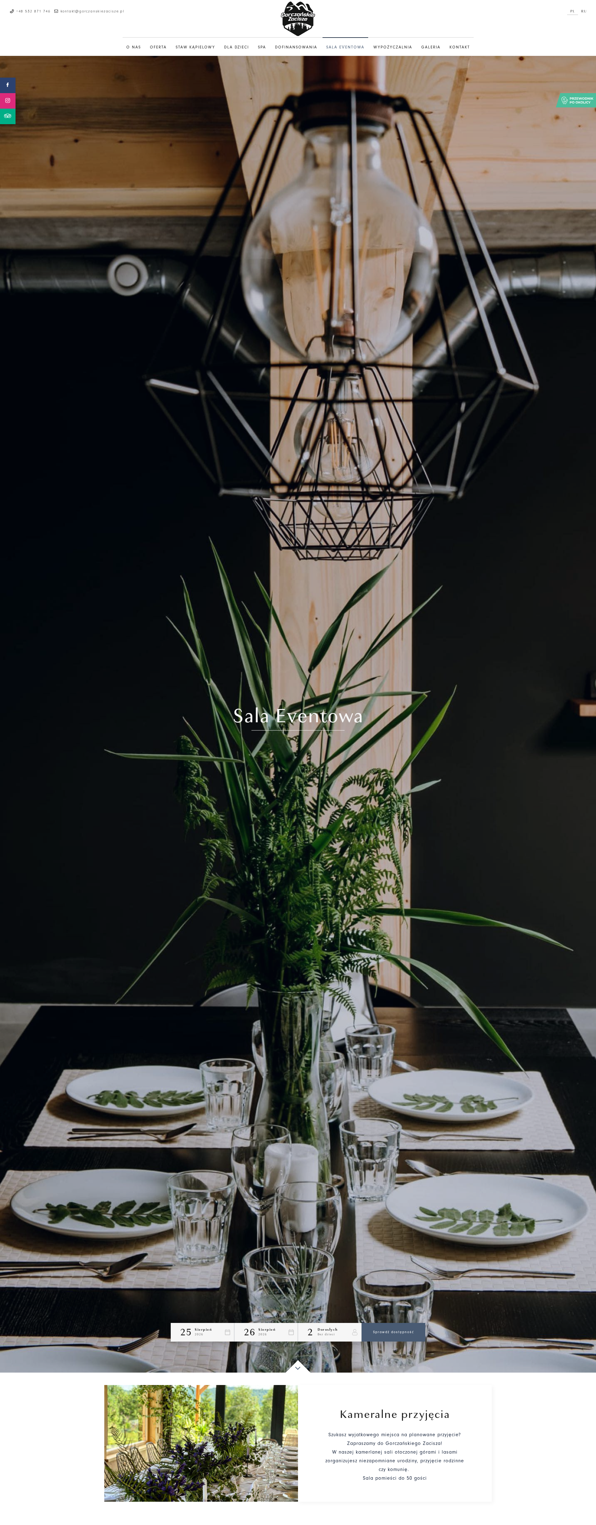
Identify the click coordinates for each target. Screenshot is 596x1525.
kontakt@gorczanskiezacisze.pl (92, 11)
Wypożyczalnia (392, 47)
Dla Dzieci (236, 47)
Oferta (158, 47)
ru (584, 11)
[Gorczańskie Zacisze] (298, 19)
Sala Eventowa (345, 47)
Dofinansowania (296, 47)
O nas (133, 47)
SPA (262, 47)
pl (572, 11)
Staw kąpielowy (195, 47)
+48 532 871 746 (33, 11)
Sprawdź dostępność (393, 1332)
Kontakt (459, 47)
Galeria (430, 47)
